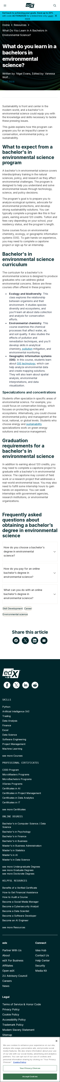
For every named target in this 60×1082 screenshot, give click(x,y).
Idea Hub (40, 950)
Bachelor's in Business (14, 841)
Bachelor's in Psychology (16, 831)
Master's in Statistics (13, 850)
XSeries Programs (12, 783)
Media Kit (41, 970)
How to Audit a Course (15, 897)
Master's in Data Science (16, 859)
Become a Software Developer (19, 915)
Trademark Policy (12, 1024)
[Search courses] (55, 5)
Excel (5, 730)
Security (40, 965)
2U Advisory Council (14, 975)
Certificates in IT (11, 802)
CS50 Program (10, 769)
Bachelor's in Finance (14, 836)
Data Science (9, 734)
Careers (7, 980)
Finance (6, 725)
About (6, 955)
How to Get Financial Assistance (20, 892)
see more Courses (12, 755)
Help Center (42, 960)
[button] (6, 685)
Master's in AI (10, 855)
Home (6, 25)
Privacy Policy (11, 1009)
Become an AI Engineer (15, 920)
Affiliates (7, 965)
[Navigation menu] (5, 5)
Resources (20, 25)
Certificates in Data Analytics (18, 797)
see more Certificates (14, 809)
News (5, 986)
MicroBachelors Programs (17, 779)
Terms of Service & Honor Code (21, 1004)
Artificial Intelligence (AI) (15, 711)
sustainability (34, 424)
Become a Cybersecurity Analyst (20, 906)
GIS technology (26, 363)
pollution (27, 348)
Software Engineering (14, 739)
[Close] (56, 1041)
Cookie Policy (10, 1014)
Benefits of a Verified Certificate (19, 887)
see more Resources (13, 927)
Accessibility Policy (14, 1019)
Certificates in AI (11, 788)
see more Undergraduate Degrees (21, 866)
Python (6, 706)
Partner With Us (11, 950)
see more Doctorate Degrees (18, 873)
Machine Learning (12, 748)
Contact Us (42, 955)
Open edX (8, 970)
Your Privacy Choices (30, 1068)
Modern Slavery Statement (18, 1029)
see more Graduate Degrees (17, 870)
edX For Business (12, 960)
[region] (30, 1059)
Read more (8, 81)
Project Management (13, 744)
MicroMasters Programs (15, 774)
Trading (6, 716)
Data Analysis (9, 720)
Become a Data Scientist (15, 911)
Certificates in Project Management (21, 793)
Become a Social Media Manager (20, 901)
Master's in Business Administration (22, 845)
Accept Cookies (30, 1076)
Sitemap (7, 1034)
